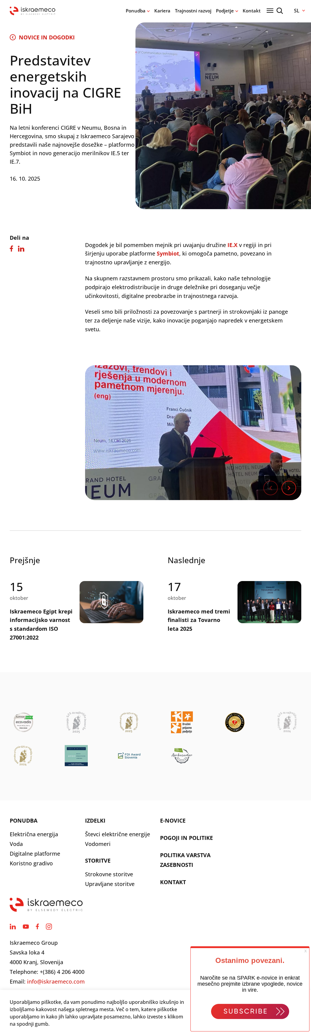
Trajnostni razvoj (193, 11)
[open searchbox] (279, 11)
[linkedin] (13, 926)
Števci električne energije (117, 834)
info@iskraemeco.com (56, 981)
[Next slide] (289, 488)
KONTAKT (173, 882)
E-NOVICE (173, 820)
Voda (16, 843)
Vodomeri (98, 843)
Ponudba (135, 11)
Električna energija (34, 834)
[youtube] (26, 926)
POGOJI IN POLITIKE (186, 837)
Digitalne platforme (35, 853)
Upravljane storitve (110, 883)
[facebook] (37, 927)
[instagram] (49, 927)
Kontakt (252, 11)
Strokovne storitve (109, 874)
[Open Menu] (270, 10)
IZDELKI (95, 820)
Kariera (162, 11)
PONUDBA (23, 820)
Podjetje (225, 11)
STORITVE (98, 860)
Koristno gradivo (31, 863)
